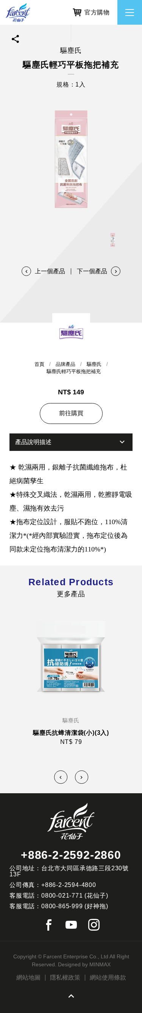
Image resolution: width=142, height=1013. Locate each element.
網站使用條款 (108, 978)
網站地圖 (28, 978)
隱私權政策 (65, 978)
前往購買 (71, 413)
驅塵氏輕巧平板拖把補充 (74, 371)
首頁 (39, 364)
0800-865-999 (62, 906)
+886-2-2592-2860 (71, 855)
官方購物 (97, 12)
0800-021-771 (62, 895)
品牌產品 (65, 364)
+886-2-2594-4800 (68, 885)
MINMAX (100, 964)
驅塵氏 (94, 364)
